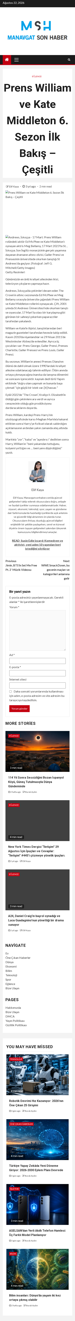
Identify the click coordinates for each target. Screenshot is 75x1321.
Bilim (8, 970)
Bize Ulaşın (12, 988)
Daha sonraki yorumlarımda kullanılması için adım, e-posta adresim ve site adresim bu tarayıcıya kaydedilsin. (36, 696)
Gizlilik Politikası (16, 1025)
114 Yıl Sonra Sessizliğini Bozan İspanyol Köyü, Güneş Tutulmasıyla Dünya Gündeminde (36, 782)
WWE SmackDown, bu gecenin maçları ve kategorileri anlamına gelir (55, 569)
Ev (7, 953)
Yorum (14, 607)
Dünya (9, 962)
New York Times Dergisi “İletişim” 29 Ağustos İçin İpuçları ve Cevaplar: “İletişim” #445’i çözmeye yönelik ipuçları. (36, 851)
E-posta (15, 667)
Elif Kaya (14, 186)
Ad (12, 655)
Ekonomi (11, 966)
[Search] (69, 59)
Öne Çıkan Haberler (18, 957)
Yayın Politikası (15, 1020)
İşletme (14, 1188)
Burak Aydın (31, 792)
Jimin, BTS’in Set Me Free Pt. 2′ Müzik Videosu (21, 565)
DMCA (10, 1016)
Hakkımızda (13, 1007)
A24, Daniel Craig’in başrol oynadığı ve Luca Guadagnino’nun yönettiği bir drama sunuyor (36, 920)
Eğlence (37, 76)
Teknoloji (11, 975)
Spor (8, 979)
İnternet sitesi (17, 679)
